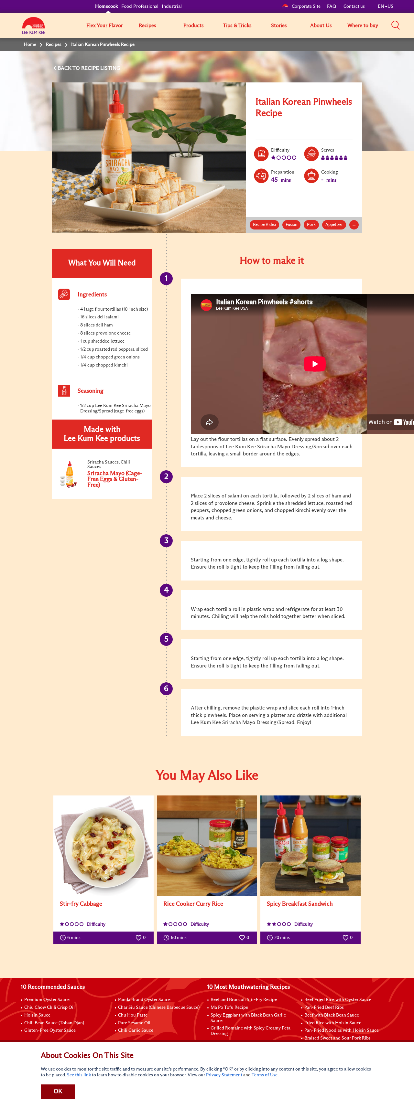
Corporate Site (306, 6)
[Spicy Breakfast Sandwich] (310, 845)
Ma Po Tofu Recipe (229, 1007)
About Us (321, 25)
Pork (311, 225)
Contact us (354, 6)
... (354, 225)
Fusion (291, 225)
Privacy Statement (224, 1075)
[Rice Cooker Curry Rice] (207, 845)
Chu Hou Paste (132, 1015)
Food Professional (139, 6)
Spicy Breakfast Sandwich (300, 904)
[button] (395, 25)
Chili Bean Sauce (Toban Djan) (54, 1023)
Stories (279, 25)
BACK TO (69, 68)
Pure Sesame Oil (134, 1023)
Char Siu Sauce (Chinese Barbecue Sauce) (159, 1007)
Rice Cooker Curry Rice (193, 904)
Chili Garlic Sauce (135, 1030)
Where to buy (362, 25)
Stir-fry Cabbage (81, 904)
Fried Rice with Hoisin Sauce (332, 1023)
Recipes (147, 25)
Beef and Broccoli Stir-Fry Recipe (244, 999)
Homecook (106, 6)
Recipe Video (264, 225)
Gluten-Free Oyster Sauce (50, 1030)
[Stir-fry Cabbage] (103, 845)
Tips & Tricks (237, 25)
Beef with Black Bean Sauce (331, 1015)
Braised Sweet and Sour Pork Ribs (337, 1038)
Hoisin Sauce (37, 1015)
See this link (79, 1075)
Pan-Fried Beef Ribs (324, 1007)
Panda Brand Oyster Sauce (144, 999)
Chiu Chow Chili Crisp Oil (49, 1007)
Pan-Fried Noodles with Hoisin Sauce (341, 1030)
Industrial (172, 6)
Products (193, 25)
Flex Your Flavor (104, 25)
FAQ (332, 6)
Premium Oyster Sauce (47, 999)
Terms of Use (265, 1075)
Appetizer (334, 225)
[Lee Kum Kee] (34, 29)
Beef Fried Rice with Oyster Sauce (337, 999)
